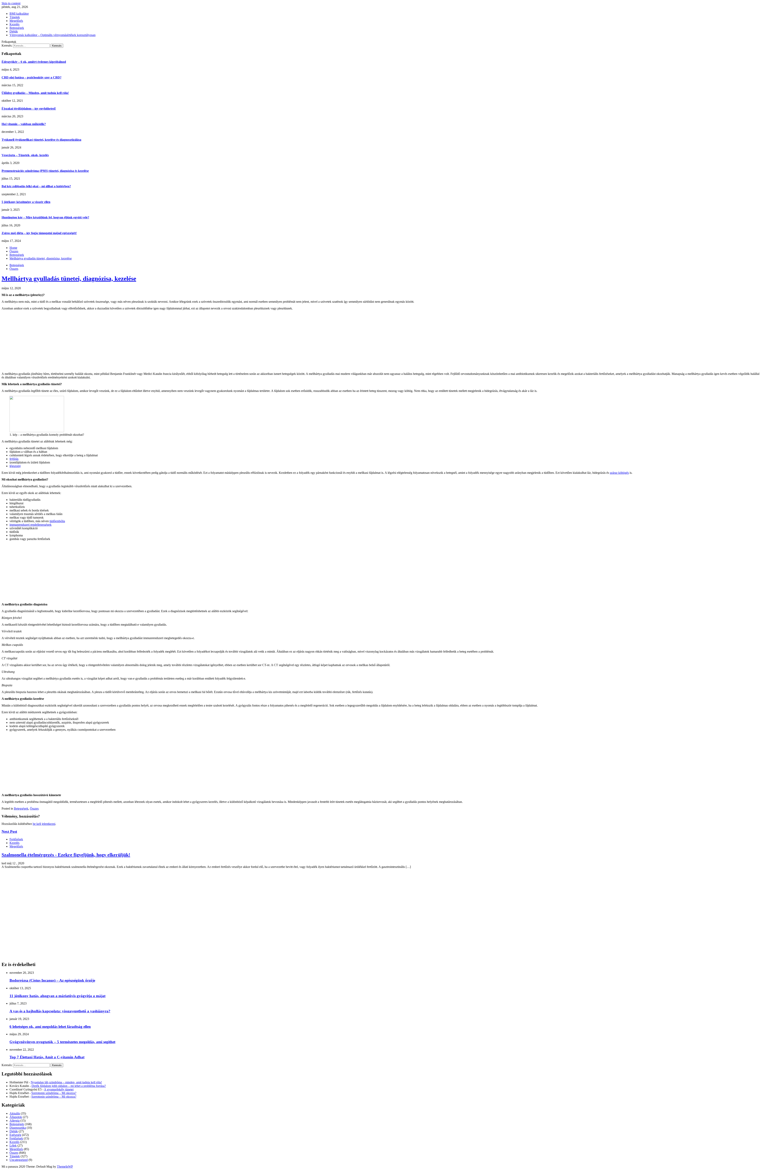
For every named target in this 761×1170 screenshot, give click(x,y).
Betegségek (17, 28)
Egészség (15, 1134)
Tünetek (15, 17)
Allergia (15, 1120)
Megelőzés (16, 20)
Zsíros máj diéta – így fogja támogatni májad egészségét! (39, 233)
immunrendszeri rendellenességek (31, 524)
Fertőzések (16, 839)
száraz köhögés (619, 472)
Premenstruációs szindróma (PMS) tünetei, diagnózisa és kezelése (45, 170)
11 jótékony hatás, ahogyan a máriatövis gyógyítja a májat (57, 996)
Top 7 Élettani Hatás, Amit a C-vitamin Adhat (47, 1057)
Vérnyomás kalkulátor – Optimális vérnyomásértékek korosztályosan (53, 35)
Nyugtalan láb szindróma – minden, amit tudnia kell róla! (66, 1082)
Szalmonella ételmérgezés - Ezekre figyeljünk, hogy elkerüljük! (66, 854)
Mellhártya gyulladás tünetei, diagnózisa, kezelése (69, 278)
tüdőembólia (57, 521)
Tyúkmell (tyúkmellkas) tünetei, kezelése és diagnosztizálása (41, 139)
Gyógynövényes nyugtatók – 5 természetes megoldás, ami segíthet (62, 1042)
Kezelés (14, 24)
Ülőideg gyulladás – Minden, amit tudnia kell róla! (35, 93)
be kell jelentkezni (44, 823)
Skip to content (11, 3)
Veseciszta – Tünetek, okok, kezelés (25, 155)
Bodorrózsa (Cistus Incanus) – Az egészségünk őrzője (52, 980)
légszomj (15, 466)
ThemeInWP (65, 1166)
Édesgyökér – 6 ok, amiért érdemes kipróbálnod (34, 61)
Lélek (13, 1145)
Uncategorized (19, 1159)
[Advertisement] (380, 341)
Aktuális (15, 1113)
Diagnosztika (18, 1127)
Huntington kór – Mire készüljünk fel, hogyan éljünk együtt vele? (45, 217)
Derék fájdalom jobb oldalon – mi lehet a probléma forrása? (69, 1086)
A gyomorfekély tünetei (59, 1089)
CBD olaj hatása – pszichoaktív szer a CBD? (31, 77)
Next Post (9, 831)
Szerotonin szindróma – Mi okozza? (53, 1093)
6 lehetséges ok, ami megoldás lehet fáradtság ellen (50, 1026)
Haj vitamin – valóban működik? (24, 124)
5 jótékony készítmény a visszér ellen (26, 202)
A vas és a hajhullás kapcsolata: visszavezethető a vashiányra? (60, 1011)
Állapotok (16, 1117)
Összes (14, 268)
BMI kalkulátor (19, 13)
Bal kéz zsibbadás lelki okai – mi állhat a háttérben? (36, 186)
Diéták (14, 31)
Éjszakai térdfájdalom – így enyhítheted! (29, 108)
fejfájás (14, 459)
